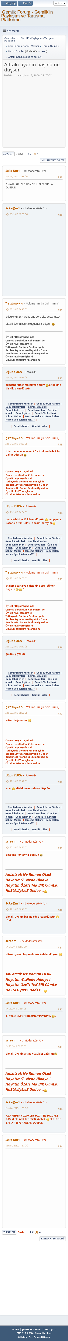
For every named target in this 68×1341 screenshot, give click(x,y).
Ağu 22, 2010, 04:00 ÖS (16, 578)
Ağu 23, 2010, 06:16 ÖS (16, 847)
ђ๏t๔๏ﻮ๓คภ (14, 303)
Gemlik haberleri (15, 410)
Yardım (15, 1329)
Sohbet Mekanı (13, 416)
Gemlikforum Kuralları (20, 403)
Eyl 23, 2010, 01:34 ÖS (15, 1008)
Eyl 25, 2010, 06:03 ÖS (15, 1046)
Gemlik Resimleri (15, 407)
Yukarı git (9, 1232)
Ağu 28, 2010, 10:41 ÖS (16, 909)
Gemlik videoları (37, 407)
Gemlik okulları (36, 410)
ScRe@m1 (12, 171)
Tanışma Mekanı (34, 416)
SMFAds (21, 1337)
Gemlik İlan (52, 416)
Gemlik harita (21, 426)
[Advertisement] (34, 111)
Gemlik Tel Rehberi (45, 413)
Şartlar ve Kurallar (31, 1329)
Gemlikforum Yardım (48, 403)
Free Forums (35, 1337)
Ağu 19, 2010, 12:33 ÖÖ (16, 176)
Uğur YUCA (13, 372)
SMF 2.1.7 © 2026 (25, 1333)
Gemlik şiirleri (23, 413)
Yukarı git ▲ (49, 1329)
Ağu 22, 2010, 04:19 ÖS (16, 646)
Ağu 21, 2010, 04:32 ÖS (16, 443)
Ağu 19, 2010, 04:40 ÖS (16, 309)
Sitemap (46, 1337)
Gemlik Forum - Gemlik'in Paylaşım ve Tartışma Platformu (27, 15)
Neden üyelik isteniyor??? (20, 419)
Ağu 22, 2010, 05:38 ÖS (16, 712)
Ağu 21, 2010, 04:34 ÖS (16, 512)
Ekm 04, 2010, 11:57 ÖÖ (16, 1108)
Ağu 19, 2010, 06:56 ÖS (16, 377)
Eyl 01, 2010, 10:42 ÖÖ (16, 946)
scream (42, 51)
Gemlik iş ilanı (40, 426)
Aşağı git (8, 153)
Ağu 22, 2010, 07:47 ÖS (16, 781)
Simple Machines (43, 1333)
